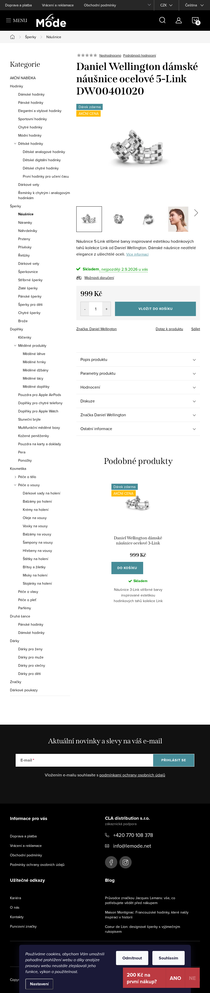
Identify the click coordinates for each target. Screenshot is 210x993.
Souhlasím (168, 958)
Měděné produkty (32, 345)
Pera (21, 452)
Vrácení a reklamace (58, 5)
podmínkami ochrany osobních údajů (132, 775)
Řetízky (24, 255)
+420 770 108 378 (133, 835)
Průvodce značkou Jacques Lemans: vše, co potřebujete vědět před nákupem (140, 900)
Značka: (96, 328)
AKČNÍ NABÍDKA (23, 77)
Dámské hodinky (31, 94)
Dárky (14, 640)
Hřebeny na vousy (37, 550)
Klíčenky (24, 337)
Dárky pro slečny (31, 665)
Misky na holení (35, 575)
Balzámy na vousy (37, 534)
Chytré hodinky (30, 127)
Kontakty (17, 917)
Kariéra (15, 898)
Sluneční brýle (29, 419)
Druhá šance (20, 616)
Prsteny (24, 238)
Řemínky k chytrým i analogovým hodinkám (44, 195)
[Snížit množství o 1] (85, 309)
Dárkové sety (28, 184)
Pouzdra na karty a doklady (39, 444)
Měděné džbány (35, 370)
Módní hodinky (29, 135)
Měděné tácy (33, 378)
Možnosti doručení (99, 277)
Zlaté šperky (28, 288)
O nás (14, 907)
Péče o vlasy (28, 591)
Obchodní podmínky (100, 5)
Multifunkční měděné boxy (39, 427)
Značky (15, 681)
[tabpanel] (138, 547)
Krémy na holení (35, 509)
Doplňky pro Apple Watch (38, 411)
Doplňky (16, 329)
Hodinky (16, 86)
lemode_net (125, 862)
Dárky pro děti (29, 673)
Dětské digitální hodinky (42, 160)
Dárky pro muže (31, 657)
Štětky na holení (35, 558)
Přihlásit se (173, 760)
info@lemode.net (132, 845)
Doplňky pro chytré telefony (40, 403)
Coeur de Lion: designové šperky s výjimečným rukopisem (142, 929)
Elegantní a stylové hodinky (39, 110)
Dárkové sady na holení (41, 493)
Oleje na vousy (35, 517)
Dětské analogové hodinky (44, 151)
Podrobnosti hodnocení (139, 55)
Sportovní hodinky (32, 118)
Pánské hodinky (30, 102)
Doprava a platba (18, 5)
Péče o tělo (27, 476)
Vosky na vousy (35, 526)
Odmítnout (132, 958)
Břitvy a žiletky (34, 567)
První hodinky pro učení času (46, 176)
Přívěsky (25, 247)
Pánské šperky (29, 296)
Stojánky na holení (37, 583)
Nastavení (39, 984)
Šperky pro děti (30, 304)
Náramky (25, 222)
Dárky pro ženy (30, 649)
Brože (23, 320)
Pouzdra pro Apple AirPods (39, 394)
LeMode (111, 862)
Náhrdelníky (27, 230)
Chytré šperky (29, 312)
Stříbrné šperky (30, 279)
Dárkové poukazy (24, 690)
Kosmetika (18, 468)
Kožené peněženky (33, 435)
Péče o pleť (27, 599)
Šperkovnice (28, 271)
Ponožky (25, 460)
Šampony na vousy (38, 542)
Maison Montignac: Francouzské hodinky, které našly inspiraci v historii (146, 915)
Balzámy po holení (37, 501)
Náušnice (26, 214)
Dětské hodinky (30, 143)
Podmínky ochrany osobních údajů (37, 864)
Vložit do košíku (156, 308)
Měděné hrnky (34, 361)
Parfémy (24, 608)
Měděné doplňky (36, 386)
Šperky (15, 206)
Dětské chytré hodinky (41, 168)
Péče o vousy (29, 485)
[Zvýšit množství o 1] (106, 309)
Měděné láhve (34, 353)
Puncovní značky (23, 926)
